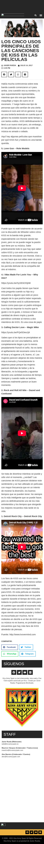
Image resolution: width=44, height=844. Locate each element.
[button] (35, 15)
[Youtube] (24, 672)
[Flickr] (30, 672)
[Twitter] (19, 672)
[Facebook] (13, 672)
